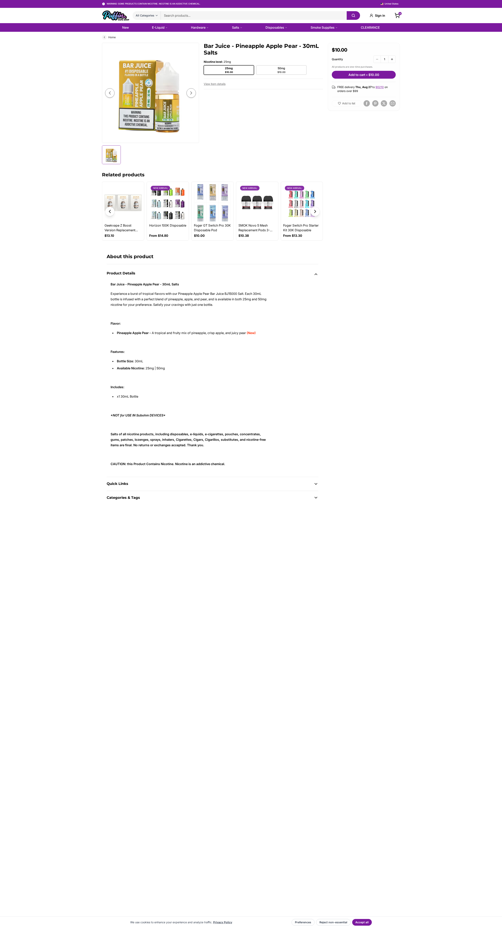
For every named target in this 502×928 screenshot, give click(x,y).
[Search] (353, 15)
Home (112, 37)
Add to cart (363, 75)
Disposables (275, 27)
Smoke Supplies (323, 27)
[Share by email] (392, 103)
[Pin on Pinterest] (375, 103)
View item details (215, 84)
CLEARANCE (370, 27)
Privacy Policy (222, 922)
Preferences (303, 922)
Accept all (362, 922)
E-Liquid (158, 27)
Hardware (198, 27)
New (125, 27)
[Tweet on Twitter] (384, 103)
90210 (380, 87)
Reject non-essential (333, 922)
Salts (235, 27)
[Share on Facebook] (367, 103)
